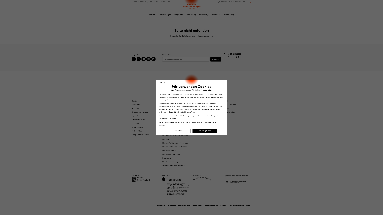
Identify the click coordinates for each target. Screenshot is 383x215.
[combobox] (162, 82)
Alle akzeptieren (205, 131)
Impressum (163, 125)
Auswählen (178, 131)
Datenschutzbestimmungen (201, 122)
